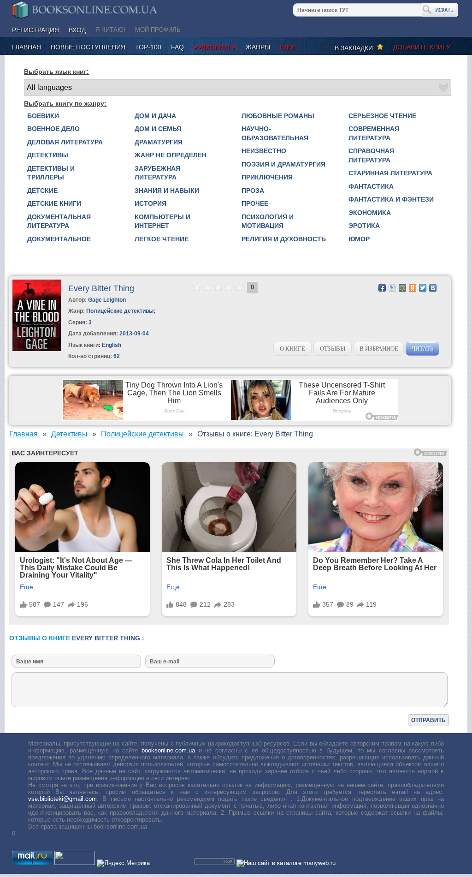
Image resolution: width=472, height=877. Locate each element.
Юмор (359, 239)
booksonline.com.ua (168, 750)
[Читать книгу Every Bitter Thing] (36, 349)
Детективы (47, 155)
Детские (42, 190)
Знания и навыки (167, 190)
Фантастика (371, 186)
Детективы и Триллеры (51, 173)
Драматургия (159, 142)
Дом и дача (155, 115)
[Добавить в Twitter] (422, 288)
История (150, 203)
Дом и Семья (158, 128)
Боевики (43, 115)
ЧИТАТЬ (422, 348)
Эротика (364, 225)
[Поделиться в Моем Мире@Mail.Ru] (402, 288)
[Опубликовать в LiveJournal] (392, 288)
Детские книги (54, 203)
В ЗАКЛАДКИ (356, 48)
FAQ (177, 47)
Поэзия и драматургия (283, 164)
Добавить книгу (421, 47)
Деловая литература (65, 142)
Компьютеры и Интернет (162, 221)
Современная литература (373, 133)
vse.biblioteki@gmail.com (62, 798)
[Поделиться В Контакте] (433, 288)
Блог (288, 47)
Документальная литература (59, 221)
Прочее (255, 203)
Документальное (59, 239)
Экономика (369, 212)
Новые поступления (88, 47)
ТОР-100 (148, 47)
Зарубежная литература (157, 173)
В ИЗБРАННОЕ (379, 348)
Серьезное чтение (382, 115)
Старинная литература (390, 173)
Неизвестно (264, 151)
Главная (26, 47)
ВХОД (77, 30)
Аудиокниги (215, 47)
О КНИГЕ (292, 348)
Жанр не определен (170, 155)
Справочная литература (371, 155)
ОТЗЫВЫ (332, 348)
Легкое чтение (162, 239)
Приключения (267, 177)
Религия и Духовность (284, 239)
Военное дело (53, 128)
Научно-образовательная (275, 133)
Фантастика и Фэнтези (391, 199)
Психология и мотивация (268, 221)
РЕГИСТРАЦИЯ (35, 30)
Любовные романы (278, 115)
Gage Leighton (107, 300)
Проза (253, 190)
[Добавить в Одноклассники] (412, 288)
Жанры (258, 47)
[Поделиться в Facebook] (382, 288)
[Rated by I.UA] (74, 862)
